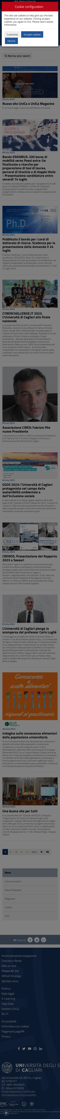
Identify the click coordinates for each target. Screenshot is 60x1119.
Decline (11, 41)
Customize (12, 34)
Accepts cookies (32, 34)
